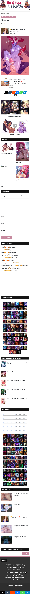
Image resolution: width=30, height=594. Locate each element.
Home (3, 13)
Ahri (2, 186)
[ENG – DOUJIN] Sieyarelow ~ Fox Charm (16, 380)
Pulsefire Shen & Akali (6, 153)
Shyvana (13, 16)
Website (3, 230)
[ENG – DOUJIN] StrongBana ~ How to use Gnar (17, 398)
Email (2, 223)
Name (2, 216)
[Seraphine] (22, 151)
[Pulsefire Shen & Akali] (7, 147)
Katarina (3, 255)
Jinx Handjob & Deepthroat (7, 263)
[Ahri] (7, 175)
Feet (9, 16)
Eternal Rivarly (17, 504)
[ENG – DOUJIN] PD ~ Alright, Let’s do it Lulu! (16, 371)
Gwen (2, 247)
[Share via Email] (15, 95)
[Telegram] (24, 92)
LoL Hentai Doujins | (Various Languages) (12, 358)
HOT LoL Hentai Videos (7, 489)
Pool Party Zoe (4, 268)
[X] (5, 92)
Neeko (2, 270)
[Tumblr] (9, 92)
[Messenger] (16, 92)
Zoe (2, 260)
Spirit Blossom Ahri (20, 180)
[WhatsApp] (20, 92)
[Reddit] (13, 92)
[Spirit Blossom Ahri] (22, 171)
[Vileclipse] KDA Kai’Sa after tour (8, 265)
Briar (2, 249)
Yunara (2, 257)
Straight (7, 13)
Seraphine (18, 162)
